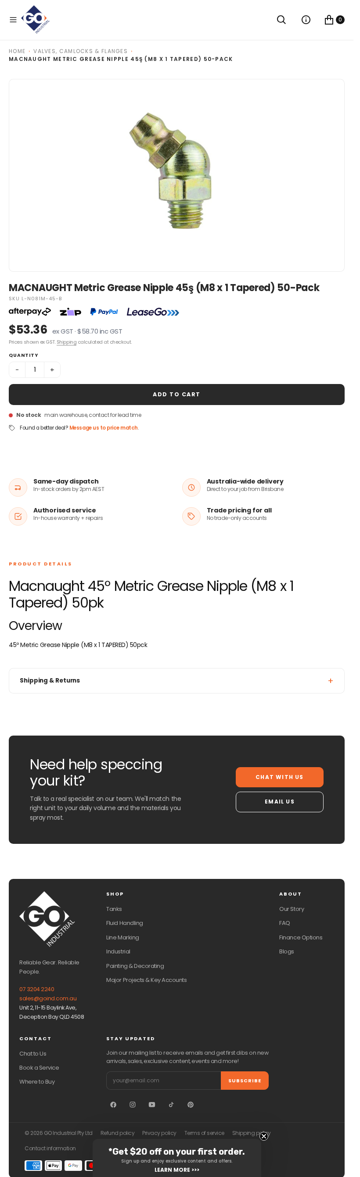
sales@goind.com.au (47, 998)
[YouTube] (152, 1105)
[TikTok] (171, 1105)
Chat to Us (32, 1053)
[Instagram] (133, 1105)
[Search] (281, 19)
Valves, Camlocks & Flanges (80, 51)
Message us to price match (103, 427)
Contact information (50, 1148)
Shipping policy (251, 1133)
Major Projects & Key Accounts (146, 980)
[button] (13, 19)
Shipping (66, 341)
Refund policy (118, 1133)
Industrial (118, 951)
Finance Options (300, 937)
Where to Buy (36, 1081)
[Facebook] (113, 1105)
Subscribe (244, 1080)
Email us (280, 801)
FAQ (284, 923)
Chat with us (279, 777)
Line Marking (122, 937)
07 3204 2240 (36, 989)
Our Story (291, 909)
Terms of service (204, 1133)
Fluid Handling (124, 923)
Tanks (114, 909)
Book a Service (39, 1067)
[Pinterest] (191, 1105)
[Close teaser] (263, 1136)
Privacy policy (159, 1133)
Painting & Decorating (135, 966)
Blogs (286, 951)
